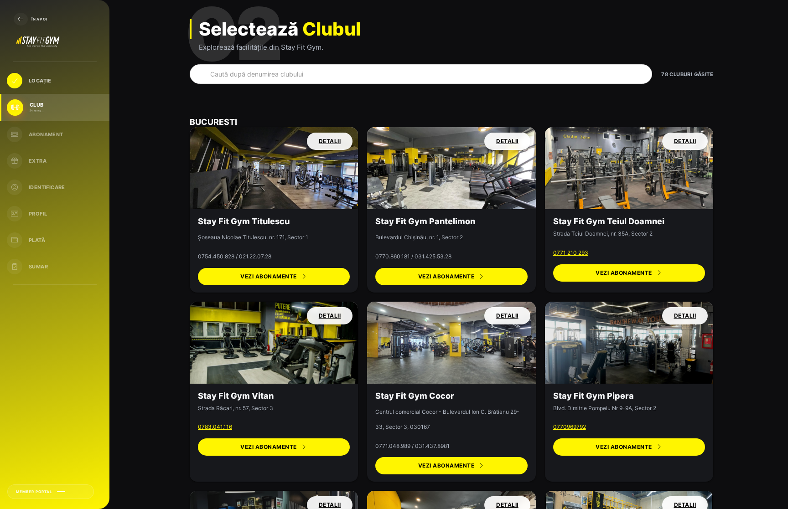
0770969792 (569, 426)
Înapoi (39, 19)
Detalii (330, 141)
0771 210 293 (570, 252)
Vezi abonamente (268, 276)
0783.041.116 (215, 426)
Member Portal (34, 491)
